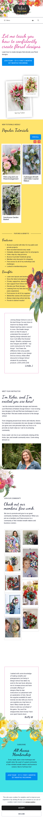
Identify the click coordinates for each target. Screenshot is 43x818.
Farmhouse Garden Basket (10, 218)
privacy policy (30, 802)
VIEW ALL (35, 137)
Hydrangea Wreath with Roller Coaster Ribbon (31, 179)
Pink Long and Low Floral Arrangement (10, 178)
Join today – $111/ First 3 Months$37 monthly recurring (18, 62)
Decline (21, 814)
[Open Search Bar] (38, 20)
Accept (21, 808)
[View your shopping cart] (33, 20)
